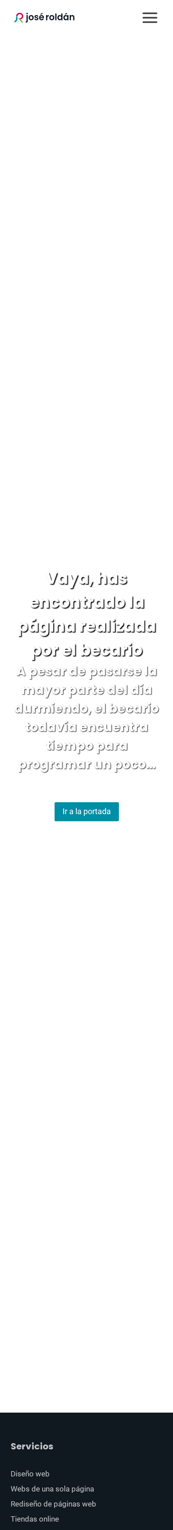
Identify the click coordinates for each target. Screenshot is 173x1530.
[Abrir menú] (149, 17)
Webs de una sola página (52, 1488)
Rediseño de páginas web (53, 1503)
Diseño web (30, 1473)
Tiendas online (35, 1518)
